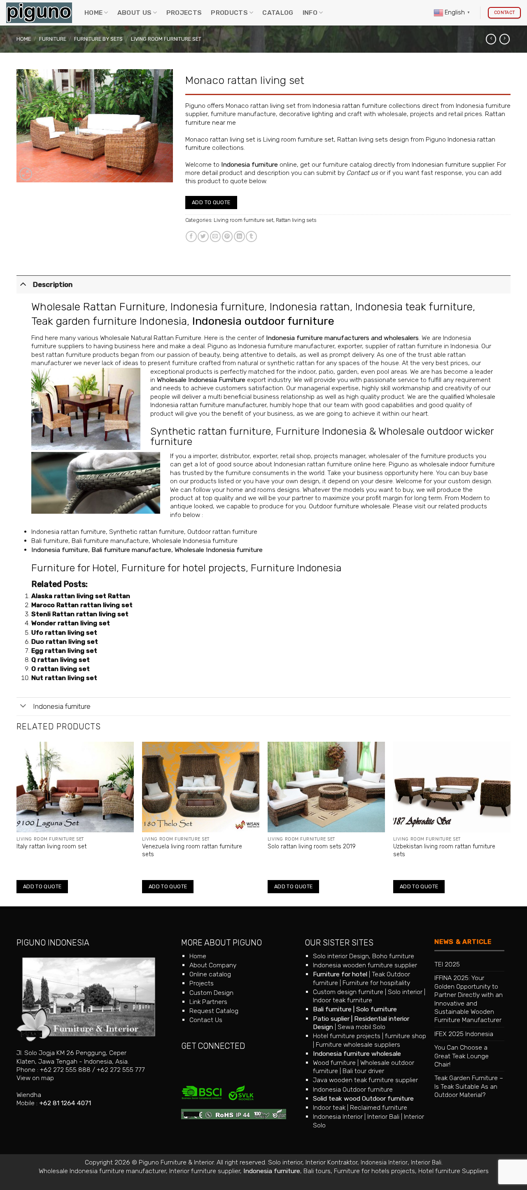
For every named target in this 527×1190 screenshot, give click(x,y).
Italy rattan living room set (51, 846)
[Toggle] (23, 284)
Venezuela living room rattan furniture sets (192, 850)
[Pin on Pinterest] (227, 236)
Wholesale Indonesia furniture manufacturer (102, 1171)
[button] (25, 174)
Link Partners (208, 1002)
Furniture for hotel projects (183, 568)
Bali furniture (332, 1009)
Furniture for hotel (340, 974)
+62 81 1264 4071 (65, 1103)
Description (52, 284)
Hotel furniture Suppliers (453, 1171)
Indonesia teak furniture (414, 306)
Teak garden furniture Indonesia (109, 321)
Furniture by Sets (98, 39)
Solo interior (405, 992)
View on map (35, 1078)
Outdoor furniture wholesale (349, 506)
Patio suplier (331, 1018)
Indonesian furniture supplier (453, 164)
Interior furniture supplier (204, 1171)
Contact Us (205, 1020)
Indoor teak (329, 1107)
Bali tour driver (363, 1071)
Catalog (277, 12)
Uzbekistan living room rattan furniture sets (444, 850)
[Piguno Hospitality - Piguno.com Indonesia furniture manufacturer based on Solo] (39, 12)
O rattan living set (60, 669)
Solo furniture (376, 1009)
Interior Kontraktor (331, 1162)
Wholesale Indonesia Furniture (201, 380)
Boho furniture (393, 956)
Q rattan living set (60, 660)
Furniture (52, 39)
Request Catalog (213, 1011)
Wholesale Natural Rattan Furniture (150, 338)
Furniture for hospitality (376, 983)
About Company (212, 965)
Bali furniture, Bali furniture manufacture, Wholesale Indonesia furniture (134, 541)
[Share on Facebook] (191, 236)
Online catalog (210, 974)
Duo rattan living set (64, 641)
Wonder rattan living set (70, 623)
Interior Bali (383, 1116)
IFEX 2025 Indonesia (463, 1034)
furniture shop (405, 1036)
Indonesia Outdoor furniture (353, 1089)
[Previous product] (504, 39)
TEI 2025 (447, 964)
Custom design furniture (348, 992)
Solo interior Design (341, 956)
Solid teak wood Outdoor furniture (363, 1098)
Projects (184, 12)
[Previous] (17, 823)
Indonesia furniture (249, 164)
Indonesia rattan (310, 306)
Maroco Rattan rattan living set (82, 605)
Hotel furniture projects (346, 1036)
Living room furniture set (166, 39)
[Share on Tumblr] (251, 236)
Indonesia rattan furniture (349, 105)
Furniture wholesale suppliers (358, 1044)
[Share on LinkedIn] (239, 236)
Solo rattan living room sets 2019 (312, 846)
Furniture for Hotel (74, 568)
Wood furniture (334, 1063)
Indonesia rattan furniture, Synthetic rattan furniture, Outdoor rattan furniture (144, 532)
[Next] (510, 823)
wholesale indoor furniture (457, 464)
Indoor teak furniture (342, 1000)
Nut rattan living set (64, 678)
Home (93, 12)
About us (134, 12)
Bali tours (317, 1171)
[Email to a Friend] (215, 236)
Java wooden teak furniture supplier (365, 1080)
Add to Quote (211, 202)
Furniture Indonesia (321, 431)
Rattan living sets (296, 220)
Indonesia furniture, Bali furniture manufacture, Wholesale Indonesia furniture (147, 550)
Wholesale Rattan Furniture (98, 306)
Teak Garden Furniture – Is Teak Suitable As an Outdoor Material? (468, 1086)
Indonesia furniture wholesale (357, 1053)
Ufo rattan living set (64, 632)
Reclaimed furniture (378, 1107)
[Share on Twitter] (203, 236)
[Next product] (491, 39)
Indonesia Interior (338, 1116)
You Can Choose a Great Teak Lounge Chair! (461, 1055)
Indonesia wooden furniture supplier (365, 965)
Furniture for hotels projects (374, 1171)
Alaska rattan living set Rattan (80, 596)
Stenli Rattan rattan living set (79, 614)
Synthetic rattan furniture (210, 431)
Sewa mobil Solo (361, 1027)
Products (229, 12)
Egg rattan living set (64, 650)
